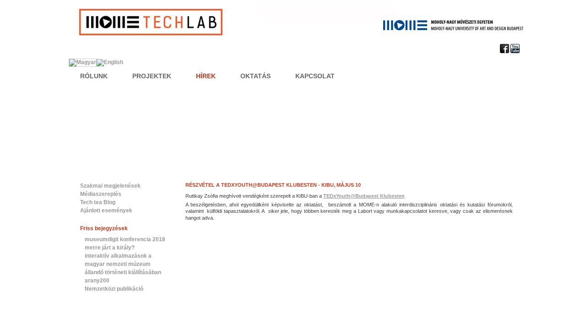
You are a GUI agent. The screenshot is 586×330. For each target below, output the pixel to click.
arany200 (97, 280)
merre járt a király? (110, 247)
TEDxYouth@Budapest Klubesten (364, 196)
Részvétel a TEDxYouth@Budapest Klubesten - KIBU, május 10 (273, 185)
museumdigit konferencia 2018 (125, 239)
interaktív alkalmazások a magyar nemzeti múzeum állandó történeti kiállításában (123, 264)
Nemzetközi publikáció (114, 289)
